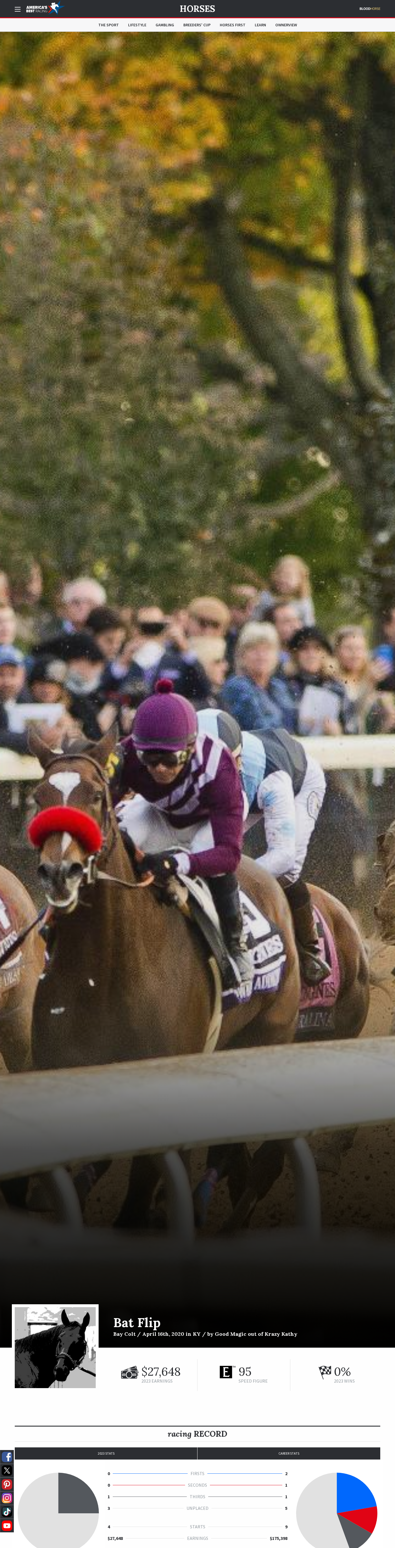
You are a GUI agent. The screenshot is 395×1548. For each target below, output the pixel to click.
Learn (260, 24)
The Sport (108, 24)
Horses (197, 8)
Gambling (165, 24)
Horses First (233, 24)
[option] (197, 690)
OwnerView (286, 24)
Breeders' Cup (197, 24)
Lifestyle (137, 24)
